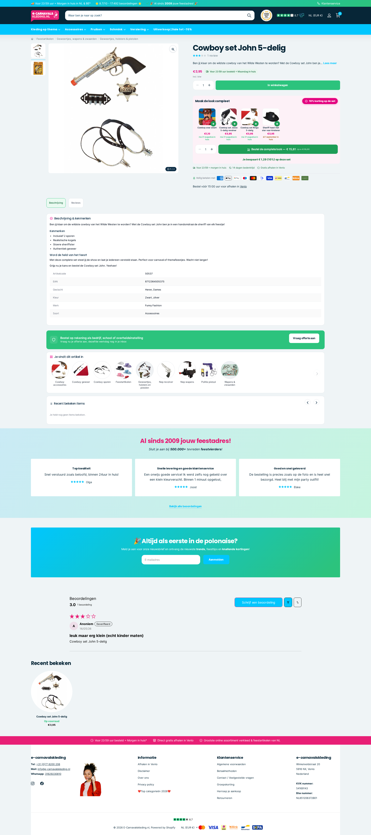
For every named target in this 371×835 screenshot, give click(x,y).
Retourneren (224, 797)
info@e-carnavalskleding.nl (54, 769)
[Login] (329, 15)
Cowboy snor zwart (207, 127)
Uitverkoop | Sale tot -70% (172, 29)
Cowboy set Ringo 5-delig (250, 129)
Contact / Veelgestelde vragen (235, 777)
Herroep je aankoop (229, 791)
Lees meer (330, 63)
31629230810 (53, 773)
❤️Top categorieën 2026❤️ (154, 791)
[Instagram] (32, 783)
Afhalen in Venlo (147, 764)
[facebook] (42, 783)
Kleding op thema (44, 29)
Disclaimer (144, 770)
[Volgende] (316, 402)
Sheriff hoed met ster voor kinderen (271, 129)
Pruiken (96, 29)
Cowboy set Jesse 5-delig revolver (228, 129)
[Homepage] (32, 38)
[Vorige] (308, 402)
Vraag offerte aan (304, 338)
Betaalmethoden (227, 770)
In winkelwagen (278, 85)
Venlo (243, 186)
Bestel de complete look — (280, 149)
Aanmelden (216, 559)
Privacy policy (146, 784)
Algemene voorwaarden (231, 764)
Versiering (138, 29)
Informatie (147, 757)
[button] (209, 85)
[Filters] (288, 602)
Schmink (116, 29)
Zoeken (249, 15)
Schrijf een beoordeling (258, 602)
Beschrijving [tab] (56, 202)
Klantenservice (230, 757)
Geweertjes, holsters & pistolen (119, 38)
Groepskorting (225, 784)
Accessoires (74, 29)
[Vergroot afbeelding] (172, 48)
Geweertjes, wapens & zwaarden (77, 38)
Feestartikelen (45, 38)
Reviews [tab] (76, 202)
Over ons (143, 777)
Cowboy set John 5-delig (51, 716)
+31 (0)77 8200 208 (48, 764)
